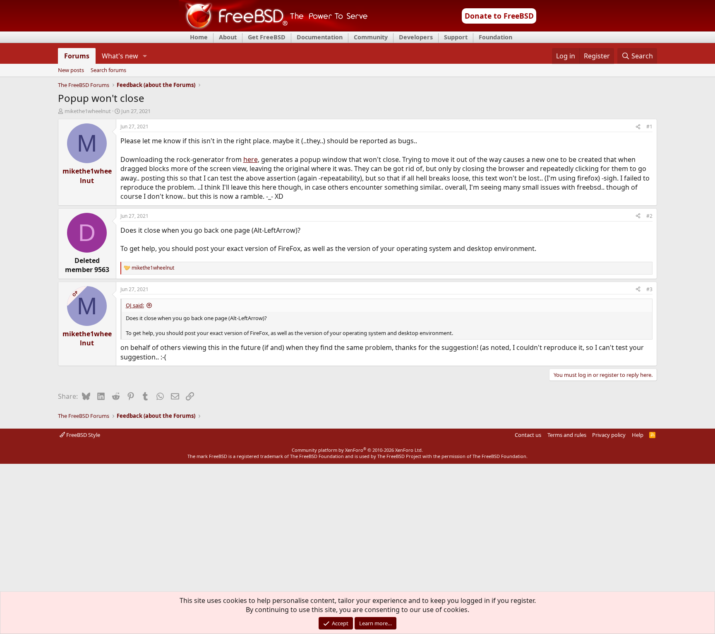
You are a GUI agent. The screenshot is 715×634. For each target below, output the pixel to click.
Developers (416, 37)
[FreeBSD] (273, 28)
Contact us (528, 435)
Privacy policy (609, 435)
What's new (120, 55)
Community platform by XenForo (357, 450)
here (250, 159)
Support (456, 37)
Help (637, 435)
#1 (649, 126)
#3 (649, 289)
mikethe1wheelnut (88, 111)
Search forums (108, 70)
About (228, 37)
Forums (76, 55)
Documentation (320, 37)
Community (371, 37)
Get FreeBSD (267, 37)
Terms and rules (566, 435)
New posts (71, 70)
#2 (649, 215)
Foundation (495, 37)
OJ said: (135, 305)
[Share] (638, 127)
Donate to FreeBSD (499, 16)
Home (199, 37)
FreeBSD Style (82, 435)
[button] (145, 56)
